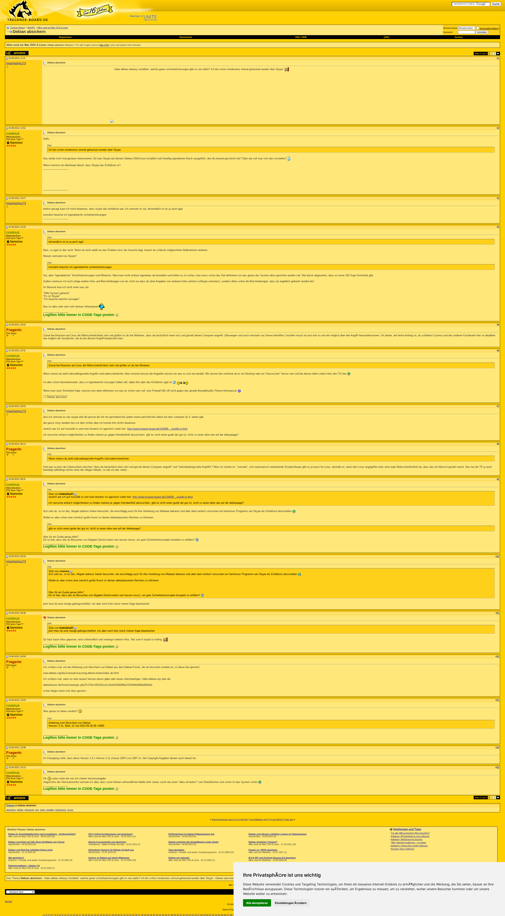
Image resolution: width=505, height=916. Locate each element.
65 (222, 915)
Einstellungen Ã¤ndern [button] (291, 903)
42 (154, 915)
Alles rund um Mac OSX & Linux (52, 27)
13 (68, 915)
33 (127, 915)
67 (228, 915)
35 (133, 915)
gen (37, 810)
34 (130, 915)
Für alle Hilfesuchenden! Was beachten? (410, 833)
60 (207, 915)
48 (172, 915)
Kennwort (448, 32)
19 (86, 915)
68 (231, 915)
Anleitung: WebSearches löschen (406, 839)
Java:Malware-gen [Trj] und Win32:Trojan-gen (271, 819)
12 (65, 915)
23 (98, 915)
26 (107, 915)
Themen (10, 805)
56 (195, 915)
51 (181, 915)
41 (151, 915)
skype (70, 810)
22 (95, 915)
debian (20, 810)
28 (112, 915)
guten (42, 810)
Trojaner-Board (17, 27)
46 (166, 915)
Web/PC (31, 27)
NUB (304, 37)
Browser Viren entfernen (402, 849)
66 (225, 915)
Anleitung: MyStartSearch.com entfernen (410, 836)
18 (83, 915)
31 (121, 915)
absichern (11, 810)
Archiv (8, 901)
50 (178, 915)
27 (109, 915)
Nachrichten (186, 37)
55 (192, 915)
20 (89, 915)
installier (50, 810)
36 (136, 915)
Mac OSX (104, 45)
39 (145, 915)
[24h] (386, 37)
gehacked (29, 810)
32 (124, 915)
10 (59, 915)
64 (219, 915)
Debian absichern (56, 45)
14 (71, 915)
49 (175, 915)
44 (160, 915)
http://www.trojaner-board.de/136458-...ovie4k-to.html (157, 428)
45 (163, 915)
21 (92, 915)
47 (169, 915)
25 (104, 915)
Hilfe (297, 37)
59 (204, 915)
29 (115, 915)
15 (74, 915)
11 (62, 915)
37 (139, 915)
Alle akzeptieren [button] (257, 903)
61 (210, 915)
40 (148, 915)
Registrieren (65, 37)
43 (157, 915)
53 (186, 915)
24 (101, 915)
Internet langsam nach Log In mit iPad (230, 819)
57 (198, 915)
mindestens (60, 810)
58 (201, 915)
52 (183, 915)
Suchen (459, 37)
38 (142, 915)
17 (80, 915)
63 (216, 915)
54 (189, 915)
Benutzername (450, 28)
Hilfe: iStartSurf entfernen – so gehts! (408, 842)
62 (213, 915)
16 (77, 915)
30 (118, 915)
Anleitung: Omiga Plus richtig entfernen (409, 846)
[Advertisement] (76, 95)
